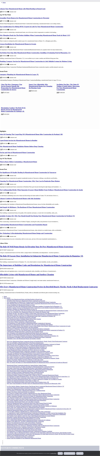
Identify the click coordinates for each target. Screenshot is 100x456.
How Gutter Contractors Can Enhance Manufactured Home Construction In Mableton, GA (29, 357)
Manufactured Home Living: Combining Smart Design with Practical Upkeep (26, 427)
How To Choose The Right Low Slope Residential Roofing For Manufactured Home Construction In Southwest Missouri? (37, 362)
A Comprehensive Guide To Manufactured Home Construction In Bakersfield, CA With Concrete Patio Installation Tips (36, 413)
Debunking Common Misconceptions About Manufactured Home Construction (26, 417)
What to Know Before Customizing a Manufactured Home (21, 321)
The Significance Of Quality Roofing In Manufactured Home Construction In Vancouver (29, 323)
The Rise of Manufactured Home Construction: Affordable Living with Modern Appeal (28, 351)
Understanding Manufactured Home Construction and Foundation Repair (25, 331)
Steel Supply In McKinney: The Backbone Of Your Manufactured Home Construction (28, 328)
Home (4, 2)
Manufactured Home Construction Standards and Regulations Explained (24, 424)
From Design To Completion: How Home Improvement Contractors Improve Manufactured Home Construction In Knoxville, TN (39, 408)
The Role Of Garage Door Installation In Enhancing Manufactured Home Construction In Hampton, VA (32, 335)
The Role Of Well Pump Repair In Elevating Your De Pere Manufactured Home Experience (29, 334)
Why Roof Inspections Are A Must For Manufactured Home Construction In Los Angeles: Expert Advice (33, 355)
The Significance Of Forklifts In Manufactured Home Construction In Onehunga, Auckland (29, 431)
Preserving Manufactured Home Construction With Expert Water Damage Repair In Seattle (29, 403)
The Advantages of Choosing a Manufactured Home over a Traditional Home (26, 390)
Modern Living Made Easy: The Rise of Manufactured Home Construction (25, 421)
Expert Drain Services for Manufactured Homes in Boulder (21, 317)
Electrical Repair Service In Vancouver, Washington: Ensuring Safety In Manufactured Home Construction (33, 425)
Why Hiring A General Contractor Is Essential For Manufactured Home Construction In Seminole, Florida (33, 358)
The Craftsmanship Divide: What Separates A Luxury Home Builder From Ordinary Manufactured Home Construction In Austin (38, 326)
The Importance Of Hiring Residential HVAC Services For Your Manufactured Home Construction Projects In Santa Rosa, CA (38, 376)
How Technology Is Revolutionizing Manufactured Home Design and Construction (27, 333)
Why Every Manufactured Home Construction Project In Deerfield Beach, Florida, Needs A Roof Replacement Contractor (37, 341)
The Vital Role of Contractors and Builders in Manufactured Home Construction (26, 348)
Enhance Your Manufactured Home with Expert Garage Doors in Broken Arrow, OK (28, 382)
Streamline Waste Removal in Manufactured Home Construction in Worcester (26, 300)
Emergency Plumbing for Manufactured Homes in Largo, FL (22, 309)
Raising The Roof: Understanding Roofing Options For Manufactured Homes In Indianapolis (30, 369)
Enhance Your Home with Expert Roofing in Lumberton (21, 392)
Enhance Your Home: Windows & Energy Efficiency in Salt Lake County (25, 359)
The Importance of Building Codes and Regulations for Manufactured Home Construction (29, 337)
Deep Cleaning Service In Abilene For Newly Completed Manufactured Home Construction (29, 345)
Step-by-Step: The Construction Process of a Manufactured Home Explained (26, 407)
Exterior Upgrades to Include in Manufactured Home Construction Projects (25, 372)
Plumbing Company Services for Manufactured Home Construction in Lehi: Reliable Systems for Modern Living (35, 307)
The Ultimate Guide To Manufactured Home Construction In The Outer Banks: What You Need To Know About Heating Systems (39, 432)
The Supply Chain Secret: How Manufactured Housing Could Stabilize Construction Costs (29, 368)
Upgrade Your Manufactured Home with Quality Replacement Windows (25, 430)
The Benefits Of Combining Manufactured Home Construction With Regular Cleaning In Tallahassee (32, 406)
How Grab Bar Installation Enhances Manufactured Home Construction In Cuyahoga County (30, 352)
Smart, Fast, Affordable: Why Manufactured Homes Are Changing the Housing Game (40, 86)
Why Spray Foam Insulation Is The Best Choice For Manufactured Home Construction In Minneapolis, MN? (34, 383)
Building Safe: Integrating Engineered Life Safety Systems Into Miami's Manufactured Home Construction (33, 394)
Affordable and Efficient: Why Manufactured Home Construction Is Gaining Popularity (28, 354)
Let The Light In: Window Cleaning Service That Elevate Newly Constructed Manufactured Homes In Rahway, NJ (35, 386)
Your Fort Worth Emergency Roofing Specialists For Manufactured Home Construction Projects (30, 366)
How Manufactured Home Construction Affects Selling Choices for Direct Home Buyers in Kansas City (32, 378)
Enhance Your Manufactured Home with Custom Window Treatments (24, 422)
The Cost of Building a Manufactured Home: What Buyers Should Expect (25, 343)
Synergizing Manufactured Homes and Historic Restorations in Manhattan (25, 387)
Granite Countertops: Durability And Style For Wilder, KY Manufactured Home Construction (30, 396)
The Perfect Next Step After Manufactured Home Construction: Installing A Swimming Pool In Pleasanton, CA (34, 306)
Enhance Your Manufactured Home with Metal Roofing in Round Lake (24, 299)
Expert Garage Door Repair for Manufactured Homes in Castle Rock (24, 428)
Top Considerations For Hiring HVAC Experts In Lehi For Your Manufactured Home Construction (31, 302)
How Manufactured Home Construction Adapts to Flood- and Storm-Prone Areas (27, 371)
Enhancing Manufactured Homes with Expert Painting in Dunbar (23, 410)
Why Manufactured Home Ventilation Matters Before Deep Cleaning (24, 319)
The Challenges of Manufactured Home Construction (20, 437)
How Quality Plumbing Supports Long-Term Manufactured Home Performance (26, 400)
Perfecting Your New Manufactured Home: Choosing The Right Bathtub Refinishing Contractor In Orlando (33, 344)
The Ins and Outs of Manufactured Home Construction (20, 320)
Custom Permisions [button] (69, 453)
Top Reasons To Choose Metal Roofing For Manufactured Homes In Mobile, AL (27, 347)
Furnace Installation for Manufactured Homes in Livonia (21, 305)
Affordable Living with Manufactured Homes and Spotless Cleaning (24, 338)
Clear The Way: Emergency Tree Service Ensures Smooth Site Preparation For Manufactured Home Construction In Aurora (13, 87)
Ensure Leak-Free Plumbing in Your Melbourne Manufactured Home (24, 438)
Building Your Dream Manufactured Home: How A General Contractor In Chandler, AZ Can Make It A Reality (34, 379)
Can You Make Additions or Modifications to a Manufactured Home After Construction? (28, 411)
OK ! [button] (60, 453)
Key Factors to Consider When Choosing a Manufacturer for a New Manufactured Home (29, 393)
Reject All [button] (80, 453)
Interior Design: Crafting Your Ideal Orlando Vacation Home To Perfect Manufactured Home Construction (33, 399)
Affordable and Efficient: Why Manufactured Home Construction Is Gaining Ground (28, 404)
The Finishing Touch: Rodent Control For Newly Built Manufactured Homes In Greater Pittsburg (31, 415)
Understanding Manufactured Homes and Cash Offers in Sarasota (23, 401)
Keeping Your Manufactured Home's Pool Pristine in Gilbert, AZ (23, 380)
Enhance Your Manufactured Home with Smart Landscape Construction (24, 373)
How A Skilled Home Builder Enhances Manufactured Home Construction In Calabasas (28, 420)
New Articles (7, 298)
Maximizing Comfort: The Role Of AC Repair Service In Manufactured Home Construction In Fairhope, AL (13, 109)
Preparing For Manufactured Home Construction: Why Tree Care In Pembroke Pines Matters (30, 324)
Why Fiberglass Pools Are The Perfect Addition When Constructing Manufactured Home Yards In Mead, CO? (34, 303)
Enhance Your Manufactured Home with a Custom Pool (20, 435)
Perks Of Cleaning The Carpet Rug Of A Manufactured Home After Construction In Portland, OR (31, 316)
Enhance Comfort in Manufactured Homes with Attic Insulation (22, 327)
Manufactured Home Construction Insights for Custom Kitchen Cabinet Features (27, 365)
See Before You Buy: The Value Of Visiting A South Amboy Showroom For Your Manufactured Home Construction (68, 87)
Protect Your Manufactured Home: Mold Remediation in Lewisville (23, 418)
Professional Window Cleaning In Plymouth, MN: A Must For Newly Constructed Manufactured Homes (32, 375)
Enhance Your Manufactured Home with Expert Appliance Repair (23, 389)
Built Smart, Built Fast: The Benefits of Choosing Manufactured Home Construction (27, 361)
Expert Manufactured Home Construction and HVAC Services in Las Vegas (25, 350)
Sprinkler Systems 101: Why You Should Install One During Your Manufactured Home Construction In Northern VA (36, 330)
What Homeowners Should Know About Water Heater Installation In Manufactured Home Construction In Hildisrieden (36, 414)
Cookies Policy (53, 453)
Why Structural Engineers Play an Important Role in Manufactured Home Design (27, 397)
